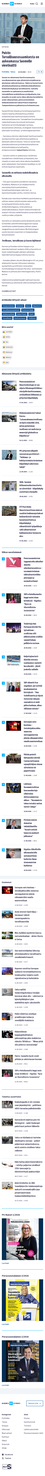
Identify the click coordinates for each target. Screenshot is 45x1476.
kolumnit (20, 306)
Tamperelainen (8, 306)
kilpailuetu (37, 306)
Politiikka (5, 72)
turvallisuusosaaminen (11, 310)
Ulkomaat (6, 1429)
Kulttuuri (5, 1437)
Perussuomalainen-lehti (33, 1433)
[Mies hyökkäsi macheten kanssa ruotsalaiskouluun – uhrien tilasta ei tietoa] (7, 938)
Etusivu (27, 1418)
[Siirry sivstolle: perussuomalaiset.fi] (11, 1466)
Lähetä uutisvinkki (31, 1429)
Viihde (4, 1448)
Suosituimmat (29, 1422)
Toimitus (27, 1425)
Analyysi (5, 1425)
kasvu (28, 306)
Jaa (39, 72)
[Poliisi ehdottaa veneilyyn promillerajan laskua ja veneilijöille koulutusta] (7, 1019)
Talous (12, 72)
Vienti (31, 314)
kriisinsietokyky (27, 310)
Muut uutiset (7, 1433)
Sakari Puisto (22, 314)
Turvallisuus (7, 318)
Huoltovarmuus (20, 318)
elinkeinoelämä (8, 314)
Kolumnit (5, 1444)
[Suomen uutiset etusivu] (12, 4)
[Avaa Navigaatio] (41, 3)
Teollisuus (32, 318)
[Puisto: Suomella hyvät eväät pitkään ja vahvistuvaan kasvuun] (7, 1059)
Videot (4, 1440)
